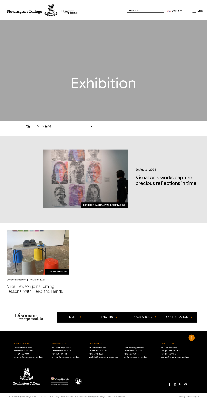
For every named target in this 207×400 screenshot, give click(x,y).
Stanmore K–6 (59, 343)
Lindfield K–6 (95, 343)
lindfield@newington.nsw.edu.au (103, 357)
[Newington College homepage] (42, 10)
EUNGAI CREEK (167, 343)
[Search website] (162, 10)
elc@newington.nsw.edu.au (136, 357)
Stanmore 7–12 (21, 343)
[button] (175, 10)
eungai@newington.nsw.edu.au (175, 357)
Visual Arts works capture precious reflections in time (166, 180)
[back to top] (191, 338)
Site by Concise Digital (189, 396)
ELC (125, 343)
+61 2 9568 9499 (168, 354)
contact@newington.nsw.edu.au (29, 357)
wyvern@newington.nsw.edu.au (66, 357)
